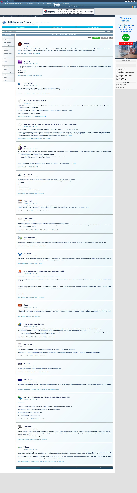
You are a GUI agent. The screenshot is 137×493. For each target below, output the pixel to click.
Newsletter (44, 1)
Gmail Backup (29, 344)
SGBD (54, 3)
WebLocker (28, 174)
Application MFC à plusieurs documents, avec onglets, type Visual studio (50, 124)
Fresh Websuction (30, 237)
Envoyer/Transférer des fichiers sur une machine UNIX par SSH (47, 397)
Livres (83, 6)
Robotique (71, 6)
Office (58, 3)
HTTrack (27, 61)
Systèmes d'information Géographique (60, 6)
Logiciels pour (121, 84)
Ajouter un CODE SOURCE (94, 27)
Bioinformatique (77, 6)
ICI (25, 70)
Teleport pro (28, 380)
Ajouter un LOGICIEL (20, 27)
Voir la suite (69, 135)
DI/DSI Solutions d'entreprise (13, 3)
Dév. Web (39, 3)
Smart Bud (28, 201)
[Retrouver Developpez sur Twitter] (134, 7)
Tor (25, 146)
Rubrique (122, 79)
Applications (57, 5)
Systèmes (67, 3)
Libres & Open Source (65, 5)
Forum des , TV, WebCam (124, 75)
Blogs (34, 1)
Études (56, 1)
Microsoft (31, 3)
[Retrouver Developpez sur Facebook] (135, 7)
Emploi (51, 1)
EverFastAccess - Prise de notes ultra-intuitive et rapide (44, 271)
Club (65, 1)
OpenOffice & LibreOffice (76, 5)
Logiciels (50, 6)
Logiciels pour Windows (21, 16)
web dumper (28, 218)
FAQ (30, 1)
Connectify (28, 426)
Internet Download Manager (34, 324)
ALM (27, 3)
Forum (121, 68)
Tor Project (38, 166)
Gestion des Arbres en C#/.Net (35, 101)
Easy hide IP (28, 83)
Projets (83, 5)
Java (35, 3)
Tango (26, 305)
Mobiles (62, 3)
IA (24, 3)
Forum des (122, 76)
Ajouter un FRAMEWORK (57, 27)
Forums (19, 1)
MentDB (26, 44)
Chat (38, 1)
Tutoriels (25, 1)
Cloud (21, 3)
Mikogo (26, 447)
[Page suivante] (100, 468)
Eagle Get (27, 254)
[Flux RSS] (132, 7)
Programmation (49, 3)
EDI (43, 3)
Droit (60, 1)
